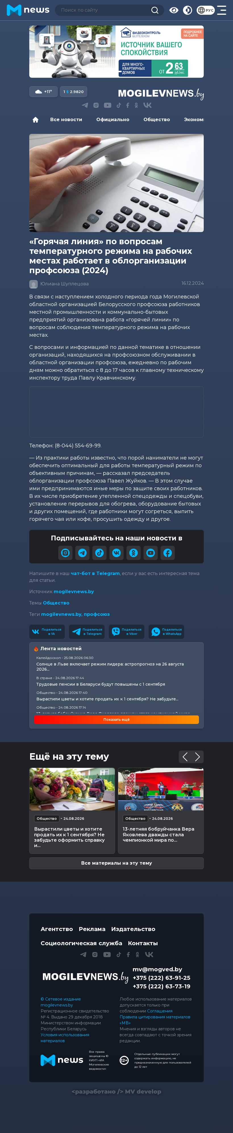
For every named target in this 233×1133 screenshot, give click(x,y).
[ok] (133, 553)
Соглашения (159, 1011)
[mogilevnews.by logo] (85, 978)
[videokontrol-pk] (116, 52)
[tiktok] (99, 553)
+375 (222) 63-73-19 (161, 986)
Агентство (57, 929)
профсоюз (97, 614)
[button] (105, 71)
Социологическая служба (81, 943)
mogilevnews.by (74, 591)
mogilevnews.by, (62, 614)
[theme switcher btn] (187, 10)
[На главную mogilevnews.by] (28, 10)
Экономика (198, 119)
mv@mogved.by (157, 969)
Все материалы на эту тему (116, 863)
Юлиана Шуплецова (64, 284)
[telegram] (82, 553)
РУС (209, 10)
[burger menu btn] (221, 10)
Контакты (143, 943)
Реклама (92, 929)
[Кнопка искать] (155, 10)
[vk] (116, 553)
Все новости (66, 119)
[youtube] (150, 553)
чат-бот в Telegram (95, 573)
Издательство (133, 929)
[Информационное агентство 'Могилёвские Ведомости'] (161, 94)
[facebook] (168, 553)
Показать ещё (116, 719)
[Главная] (37, 119)
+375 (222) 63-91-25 (161, 977)
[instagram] (65, 553)
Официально (112, 119)
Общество (156, 119)
